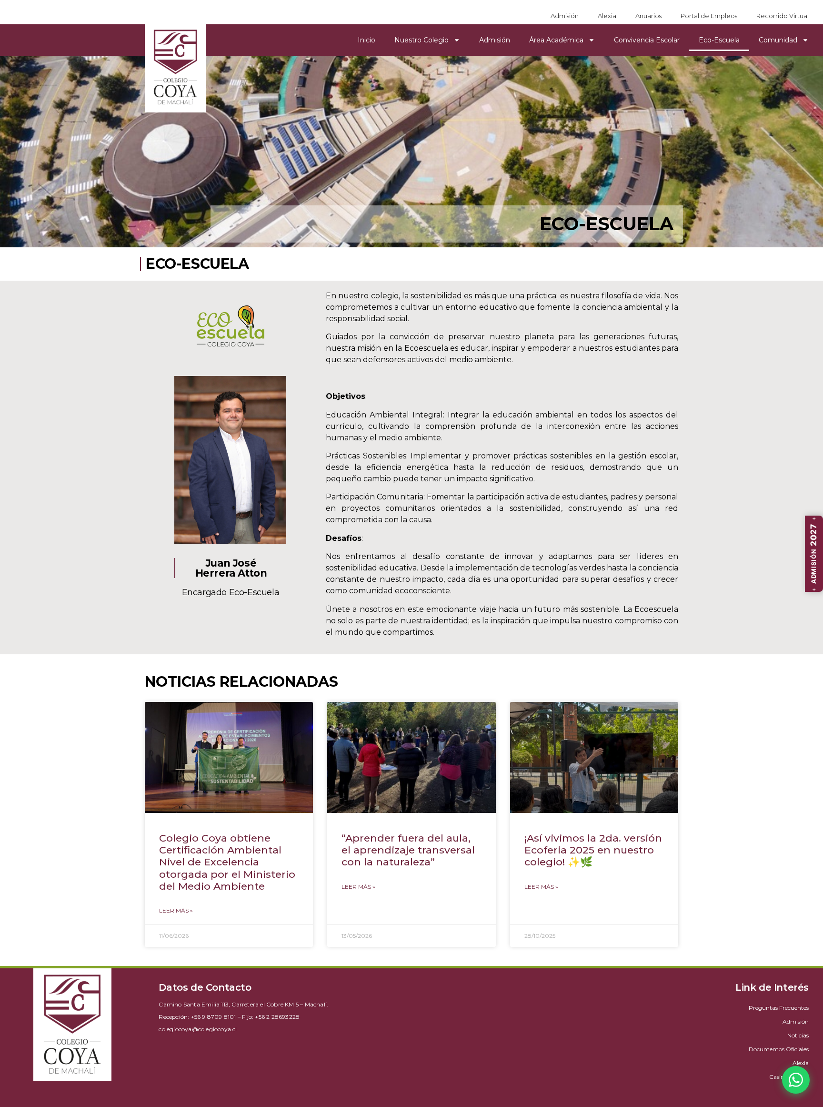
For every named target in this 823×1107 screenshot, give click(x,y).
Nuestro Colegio (421, 40)
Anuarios (648, 16)
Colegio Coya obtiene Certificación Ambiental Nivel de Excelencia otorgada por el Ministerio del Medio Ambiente (227, 862)
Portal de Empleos (709, 16)
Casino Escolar (789, 1076)
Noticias (798, 1035)
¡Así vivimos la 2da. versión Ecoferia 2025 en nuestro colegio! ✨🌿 (593, 850)
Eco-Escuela (719, 40)
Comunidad (778, 40)
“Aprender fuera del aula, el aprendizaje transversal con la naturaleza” (408, 850)
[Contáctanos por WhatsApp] (796, 1080)
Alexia (607, 16)
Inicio (366, 40)
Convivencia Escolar (647, 40)
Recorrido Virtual (782, 16)
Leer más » (176, 910)
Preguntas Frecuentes (779, 1007)
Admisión (565, 16)
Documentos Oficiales (779, 1049)
